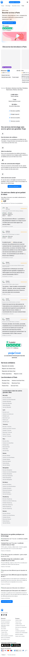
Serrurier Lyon (6, 421)
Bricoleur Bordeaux (7, 484)
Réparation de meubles (8, 366)
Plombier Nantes (6, 459)
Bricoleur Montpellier (7, 470)
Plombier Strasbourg (7, 502)
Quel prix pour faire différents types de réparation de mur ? (14, 575)
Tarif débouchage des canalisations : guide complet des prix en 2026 (12, 559)
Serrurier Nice (6, 450)
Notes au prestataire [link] (5, 637)
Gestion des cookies (20, 636)
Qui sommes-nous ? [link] (5, 639)
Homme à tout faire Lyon (8, 414)
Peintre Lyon (5, 419)
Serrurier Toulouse (7, 436)
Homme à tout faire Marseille (9, 399)
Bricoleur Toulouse (7, 426)
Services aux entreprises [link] (21, 627)
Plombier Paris (5, 383)
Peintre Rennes (6, 521)
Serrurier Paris (14, 385)
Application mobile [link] (5, 623)
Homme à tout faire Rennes (9, 515)
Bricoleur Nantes (6, 455)
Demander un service (15, 2)
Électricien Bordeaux (7, 490)
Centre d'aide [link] (18, 620)
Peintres (15, 89)
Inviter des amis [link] (4, 630)
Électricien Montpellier (8, 475)
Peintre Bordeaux (7, 492)
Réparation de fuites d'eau (8, 371)
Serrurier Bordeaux (7, 494)
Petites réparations (7, 373)
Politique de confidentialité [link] (21, 632)
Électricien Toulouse (7, 432)
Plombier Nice (6, 444)
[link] (2, 610)
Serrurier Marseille (7, 407)
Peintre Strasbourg (7, 506)
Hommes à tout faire (17, 88)
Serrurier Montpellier (7, 479)
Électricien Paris (16, 383)
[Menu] (27, 2)
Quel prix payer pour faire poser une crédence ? (14, 590)
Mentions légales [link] (19, 634)
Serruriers (20, 89)
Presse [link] (16, 629)
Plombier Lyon (6, 416)
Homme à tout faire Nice (8, 443)
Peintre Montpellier (7, 477)
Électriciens (9, 89)
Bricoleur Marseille (7, 397)
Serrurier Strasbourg (7, 508)
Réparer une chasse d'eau (8, 368)
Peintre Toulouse (6, 434)
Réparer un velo (18, 373)
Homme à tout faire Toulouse (9, 428)
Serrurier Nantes (6, 465)
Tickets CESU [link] (4, 632)
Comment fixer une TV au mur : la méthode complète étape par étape (12, 543)
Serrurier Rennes (6, 523)
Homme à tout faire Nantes (8, 457)
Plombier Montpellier (7, 473)
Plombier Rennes (6, 517)
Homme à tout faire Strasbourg (9, 500)
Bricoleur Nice (6, 441)
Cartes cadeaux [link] (4, 634)
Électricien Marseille (7, 403)
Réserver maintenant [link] (8, 22)
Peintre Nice (5, 448)
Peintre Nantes (6, 463)
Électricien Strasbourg (8, 504)
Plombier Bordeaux (7, 488)
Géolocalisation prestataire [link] (7, 635)
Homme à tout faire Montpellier (9, 471)
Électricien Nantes (7, 461)
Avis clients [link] (3, 628)
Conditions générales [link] (20, 630)
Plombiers (25, 88)
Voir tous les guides (7, 601)
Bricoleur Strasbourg (7, 498)
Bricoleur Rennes (6, 513)
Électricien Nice (6, 446)
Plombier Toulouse (7, 430)
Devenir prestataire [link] (5, 622)
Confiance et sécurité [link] (20, 625)
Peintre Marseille (6, 405)
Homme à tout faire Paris (18, 380)
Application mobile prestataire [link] (5, 626)
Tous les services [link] (11, 654)
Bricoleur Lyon (6, 412)
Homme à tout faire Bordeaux (9, 486)
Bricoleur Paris (5, 380)
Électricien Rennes (7, 519)
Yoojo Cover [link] (18, 622)
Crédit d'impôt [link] (18, 623)
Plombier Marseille (7, 401)
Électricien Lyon (6, 417)
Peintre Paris (5, 385)
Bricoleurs (8, 88)
